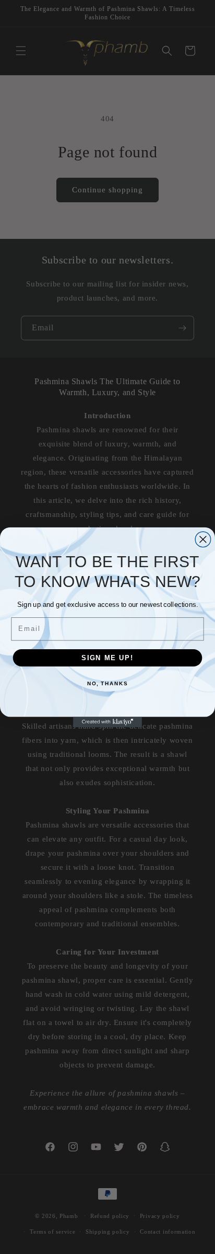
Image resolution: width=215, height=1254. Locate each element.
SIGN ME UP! (107, 657)
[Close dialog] (203, 539)
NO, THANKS (107, 684)
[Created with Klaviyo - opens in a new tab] (107, 722)
